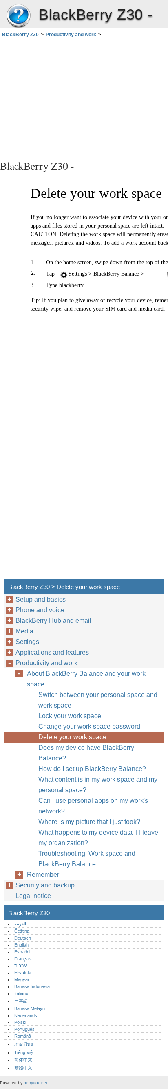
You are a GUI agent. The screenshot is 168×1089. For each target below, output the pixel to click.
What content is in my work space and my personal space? (97, 784)
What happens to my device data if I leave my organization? (98, 837)
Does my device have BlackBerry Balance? (86, 753)
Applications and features (52, 652)
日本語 (21, 1000)
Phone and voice (39, 610)
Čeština (21, 931)
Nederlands (25, 1015)
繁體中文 (23, 1067)
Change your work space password (89, 726)
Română (22, 1036)
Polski (20, 1022)
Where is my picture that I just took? (89, 821)
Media (24, 631)
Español (22, 951)
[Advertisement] (84, 98)
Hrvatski (22, 972)
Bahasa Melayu (29, 1008)
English (21, 944)
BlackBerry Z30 (18, 16)
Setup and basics (40, 599)
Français (23, 958)
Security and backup (45, 885)
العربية (20, 923)
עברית (20, 965)
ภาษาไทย (23, 1044)
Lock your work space (69, 715)
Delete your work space (72, 737)
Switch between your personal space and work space (97, 700)
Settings (27, 641)
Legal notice (33, 895)
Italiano (21, 993)
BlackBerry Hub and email (53, 620)
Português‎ (24, 1029)
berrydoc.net (35, 1082)
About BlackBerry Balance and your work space (86, 679)
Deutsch (22, 938)
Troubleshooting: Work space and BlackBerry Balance (86, 859)
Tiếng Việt (24, 1052)
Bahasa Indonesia (32, 986)
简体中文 (23, 1059)
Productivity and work (71, 34)
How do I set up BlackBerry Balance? (92, 768)
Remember (43, 874)
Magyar (21, 979)
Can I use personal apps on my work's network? (93, 806)
